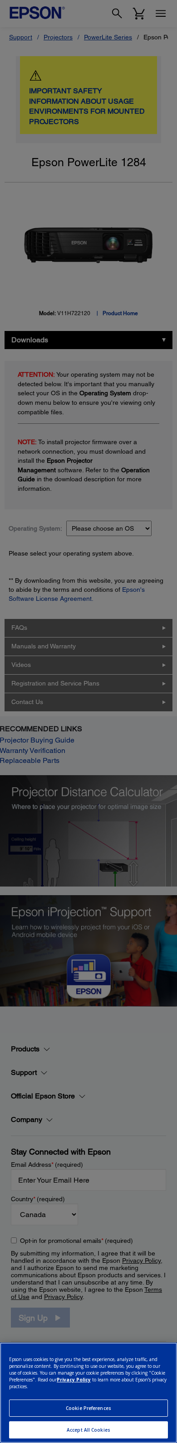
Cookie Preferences (88, 1408)
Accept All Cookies (88, 1430)
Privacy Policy (74, 1379)
